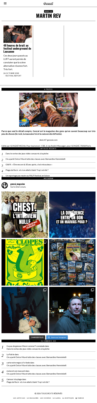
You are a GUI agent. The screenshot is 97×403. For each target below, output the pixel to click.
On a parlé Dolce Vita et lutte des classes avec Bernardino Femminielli (35, 159)
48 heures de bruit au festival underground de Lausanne (17, 48)
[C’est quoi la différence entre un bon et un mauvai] (72, 215)
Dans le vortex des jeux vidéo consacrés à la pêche (27, 153)
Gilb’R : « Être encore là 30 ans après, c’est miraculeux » (29, 164)
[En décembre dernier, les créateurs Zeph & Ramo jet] (72, 262)
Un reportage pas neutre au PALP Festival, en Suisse (28, 175)
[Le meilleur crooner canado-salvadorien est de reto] (25, 310)
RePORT (17, 76)
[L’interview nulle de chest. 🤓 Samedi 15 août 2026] (25, 215)
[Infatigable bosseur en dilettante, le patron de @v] (72, 310)
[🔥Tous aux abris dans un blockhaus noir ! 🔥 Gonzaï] (25, 262)
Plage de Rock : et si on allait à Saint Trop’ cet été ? (27, 170)
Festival (10, 76)
